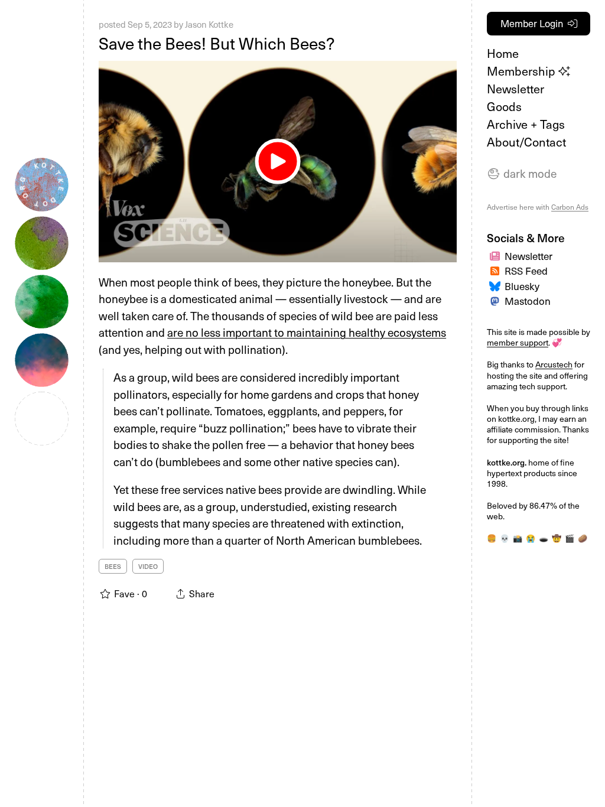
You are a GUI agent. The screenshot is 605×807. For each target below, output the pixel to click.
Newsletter (515, 88)
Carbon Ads (569, 206)
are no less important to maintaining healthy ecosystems (306, 332)
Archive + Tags (526, 124)
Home (503, 53)
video (148, 566)
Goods (504, 106)
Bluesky (522, 286)
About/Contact (526, 142)
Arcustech (554, 364)
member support (517, 342)
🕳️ (543, 538)
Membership (522, 71)
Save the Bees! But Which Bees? (216, 42)
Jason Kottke (209, 24)
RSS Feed (526, 270)
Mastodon (528, 301)
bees (113, 566)
